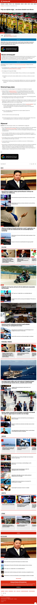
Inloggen (6, 591)
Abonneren (2, 591)
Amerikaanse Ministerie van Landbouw (14, 68)
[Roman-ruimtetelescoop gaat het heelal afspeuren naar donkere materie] (2, 560)
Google (2, 490)
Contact (2, 601)
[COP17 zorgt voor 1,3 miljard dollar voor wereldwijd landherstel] (2, 567)
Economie (2, 338)
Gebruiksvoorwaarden (24, 591)
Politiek (18, 256)
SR (2, 35)
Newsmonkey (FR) (10, 598)
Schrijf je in (18, 587)
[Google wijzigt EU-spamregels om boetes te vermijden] (6, 485)
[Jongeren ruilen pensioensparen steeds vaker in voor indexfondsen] (6, 385)
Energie (18, 523)
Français (2, 595)
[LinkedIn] (5, 592)
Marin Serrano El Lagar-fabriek (11, 128)
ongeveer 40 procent (12, 90)
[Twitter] (3, 592)
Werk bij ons (18, 591)
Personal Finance (34, 351)
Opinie (32, 523)
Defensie (2, 244)
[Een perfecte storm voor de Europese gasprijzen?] (23, 516)
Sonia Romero (9, 34)
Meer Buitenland (26, 578)
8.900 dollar (24, 67)
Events (15, 591)
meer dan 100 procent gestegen (20, 64)
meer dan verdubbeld (29, 104)
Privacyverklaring (32, 591)
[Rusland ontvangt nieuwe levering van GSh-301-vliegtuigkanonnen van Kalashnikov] (6, 467)
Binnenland (2, 390)
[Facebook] (2, 592)
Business (2, 205)
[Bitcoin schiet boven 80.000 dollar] (8, 495)
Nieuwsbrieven (11, 591)
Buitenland (2, 32)
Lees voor (18, 39)
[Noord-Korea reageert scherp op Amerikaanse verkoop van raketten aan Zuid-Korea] (18, 170)
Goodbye (15, 598)
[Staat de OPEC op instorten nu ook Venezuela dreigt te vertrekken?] (23, 439)
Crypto (3, 502)
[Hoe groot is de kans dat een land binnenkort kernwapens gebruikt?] (6, 239)
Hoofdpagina (2, 5)
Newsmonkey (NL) (4, 598)
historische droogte (13, 92)
